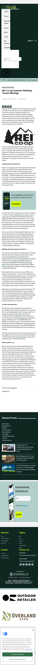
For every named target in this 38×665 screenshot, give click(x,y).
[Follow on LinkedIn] (20, 564)
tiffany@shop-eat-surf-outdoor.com (27, 555)
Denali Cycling (18, 289)
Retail (20, 543)
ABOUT (10, 580)
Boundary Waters (24, 258)
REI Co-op (27, 108)
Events (6, 28)
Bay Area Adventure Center (24, 337)
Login (6, 37)
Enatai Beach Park (30, 323)
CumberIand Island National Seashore (21, 260)
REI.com (24, 358)
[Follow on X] (29, 564)
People (20, 547)
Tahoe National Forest (28, 266)
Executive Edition (5, 538)
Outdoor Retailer (5, 555)
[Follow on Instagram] (23, 564)
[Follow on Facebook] (26, 564)
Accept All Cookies (17, 654)
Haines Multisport (14, 295)
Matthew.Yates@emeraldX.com (26, 561)
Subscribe (7, 47)
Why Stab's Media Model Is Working (16, 80)
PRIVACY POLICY (27, 583)
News (2, 536)
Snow (20, 538)
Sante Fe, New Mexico (8, 266)
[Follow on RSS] (32, 564)
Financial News (22, 545)
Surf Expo (3, 553)
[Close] (33, 630)
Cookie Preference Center (17, 659)
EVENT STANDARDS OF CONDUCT (20, 581)
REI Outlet (30, 358)
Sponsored (3, 543)
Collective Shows (5, 558)
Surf (20, 536)
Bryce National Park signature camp (15, 276)
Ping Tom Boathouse (14, 314)
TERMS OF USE (18, 583)
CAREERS (15, 580)
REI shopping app (9, 359)
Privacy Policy (28, 649)
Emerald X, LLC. (16, 577)
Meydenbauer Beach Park (11, 325)
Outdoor (21, 541)
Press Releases (8, 87)
